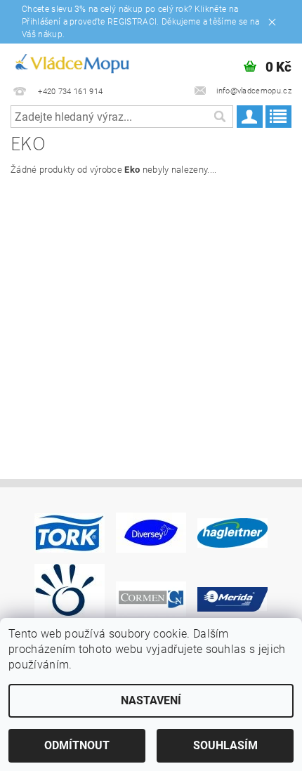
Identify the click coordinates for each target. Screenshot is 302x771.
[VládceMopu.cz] (71, 62)
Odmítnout (77, 745)
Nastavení (151, 700)
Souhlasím (225, 745)
